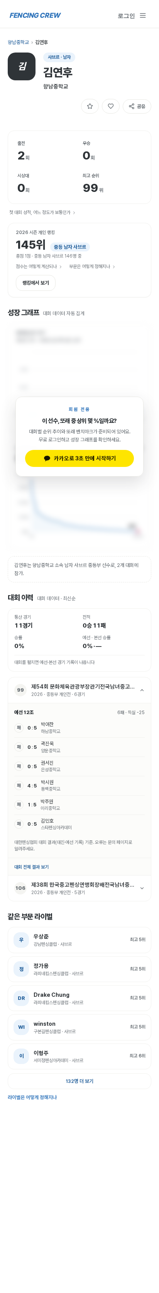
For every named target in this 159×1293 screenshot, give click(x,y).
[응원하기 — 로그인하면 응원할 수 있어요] (111, 106)
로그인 (126, 15)
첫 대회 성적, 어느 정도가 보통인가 (39, 212)
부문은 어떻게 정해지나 (89, 266)
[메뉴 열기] (143, 15)
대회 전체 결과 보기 (31, 867)
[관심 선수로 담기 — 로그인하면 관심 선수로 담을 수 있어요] (90, 106)
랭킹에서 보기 (35, 283)
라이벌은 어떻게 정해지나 (32, 1097)
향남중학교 (18, 42)
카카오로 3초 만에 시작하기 (85, 458)
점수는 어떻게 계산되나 (36, 266)
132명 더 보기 (79, 1081)
